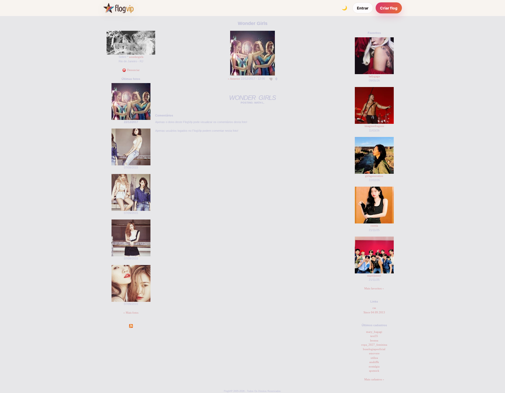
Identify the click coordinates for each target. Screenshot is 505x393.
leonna (374, 340)
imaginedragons (374, 125)
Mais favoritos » (374, 288)
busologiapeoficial (374, 349)
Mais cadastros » (374, 379)
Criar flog (388, 8)
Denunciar (133, 70)
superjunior (374, 275)
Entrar (362, 8)
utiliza (374, 357)
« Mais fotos (130, 312)
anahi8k (374, 362)
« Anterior (234, 78)
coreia (374, 225)
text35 (374, 336)
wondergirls (136, 56)
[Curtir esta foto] (271, 78)
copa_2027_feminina (374, 344)
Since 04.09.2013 (374, 312)
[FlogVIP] (118, 8)
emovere (374, 353)
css (374, 307)
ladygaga (374, 76)
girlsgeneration (374, 175)
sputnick (374, 370)
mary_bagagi (374, 331)
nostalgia (374, 366)
